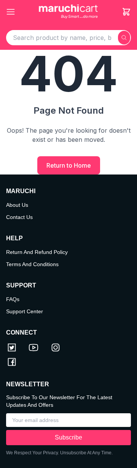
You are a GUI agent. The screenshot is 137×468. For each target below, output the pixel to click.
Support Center (24, 311)
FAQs (12, 299)
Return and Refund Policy (37, 252)
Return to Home (68, 165)
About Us (17, 205)
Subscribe (68, 437)
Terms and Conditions (32, 264)
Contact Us (19, 217)
